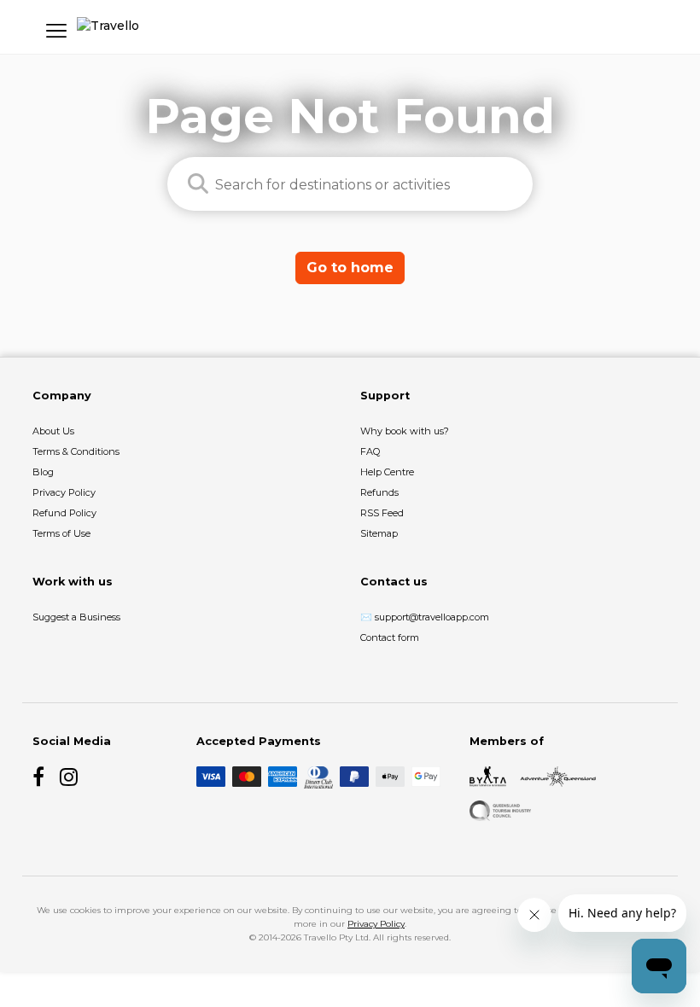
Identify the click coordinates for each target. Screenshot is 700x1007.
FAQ (370, 451)
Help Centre (387, 472)
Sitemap (379, 533)
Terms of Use (61, 533)
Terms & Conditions (76, 451)
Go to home (350, 267)
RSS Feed (382, 513)
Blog (43, 472)
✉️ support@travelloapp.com (424, 617)
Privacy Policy (64, 492)
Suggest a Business (76, 617)
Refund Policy (64, 513)
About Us (53, 431)
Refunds (379, 492)
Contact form (389, 637)
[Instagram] (70, 776)
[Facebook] (42, 776)
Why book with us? (404, 431)
